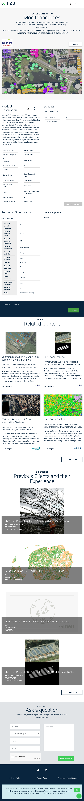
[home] (8, 3)
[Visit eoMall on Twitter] (38, 771)
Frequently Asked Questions (69, 778)
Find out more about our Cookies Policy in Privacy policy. (44, 793)
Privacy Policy (15, 778)
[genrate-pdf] (28, 108)
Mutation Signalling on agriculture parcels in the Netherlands (20, 358)
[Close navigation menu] (81, 4)
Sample (75, 44)
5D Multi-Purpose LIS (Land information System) (17, 421)
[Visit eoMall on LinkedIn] (46, 771)
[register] (76, 3)
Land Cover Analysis (55, 419)
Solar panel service (54, 357)
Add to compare (7, 218)
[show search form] (70, 3)
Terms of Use (42, 778)
